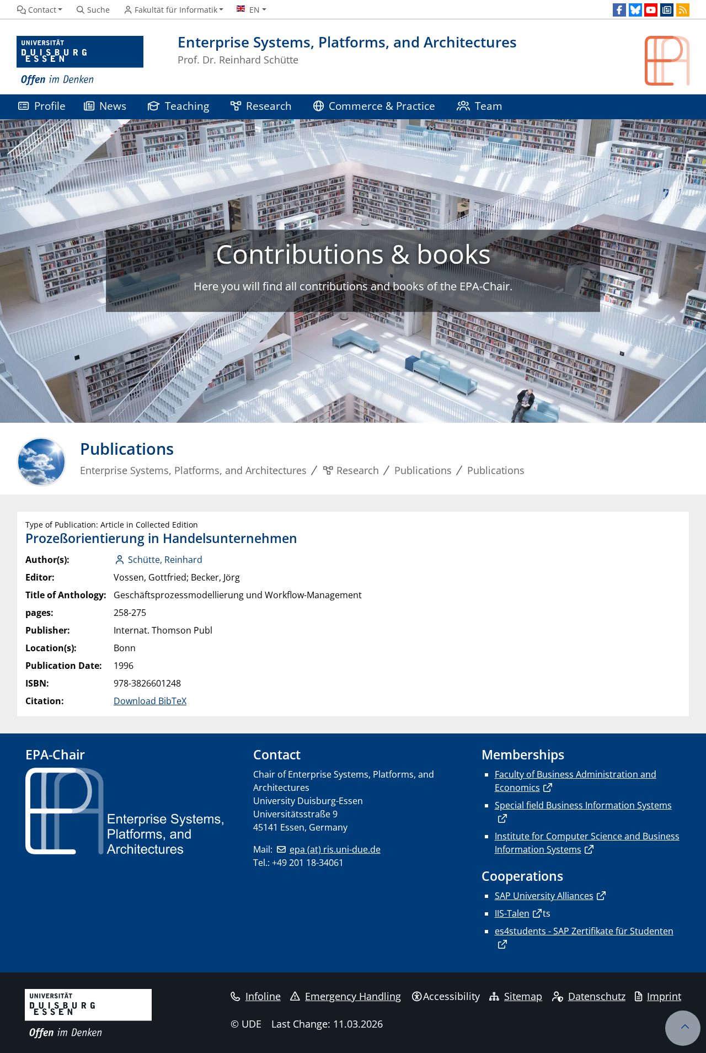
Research (269, 105)
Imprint (664, 996)
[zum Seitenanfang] (682, 1028)
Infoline (263, 996)
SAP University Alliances (544, 896)
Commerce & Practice (382, 105)
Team (488, 105)
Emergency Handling (353, 996)
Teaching (187, 105)
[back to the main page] (667, 61)
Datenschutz (596, 996)
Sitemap (523, 996)
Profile (50, 105)
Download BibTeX (150, 701)
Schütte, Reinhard (165, 560)
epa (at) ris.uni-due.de (335, 849)
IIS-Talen (512, 913)
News (112, 105)
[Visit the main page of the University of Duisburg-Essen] (80, 61)
